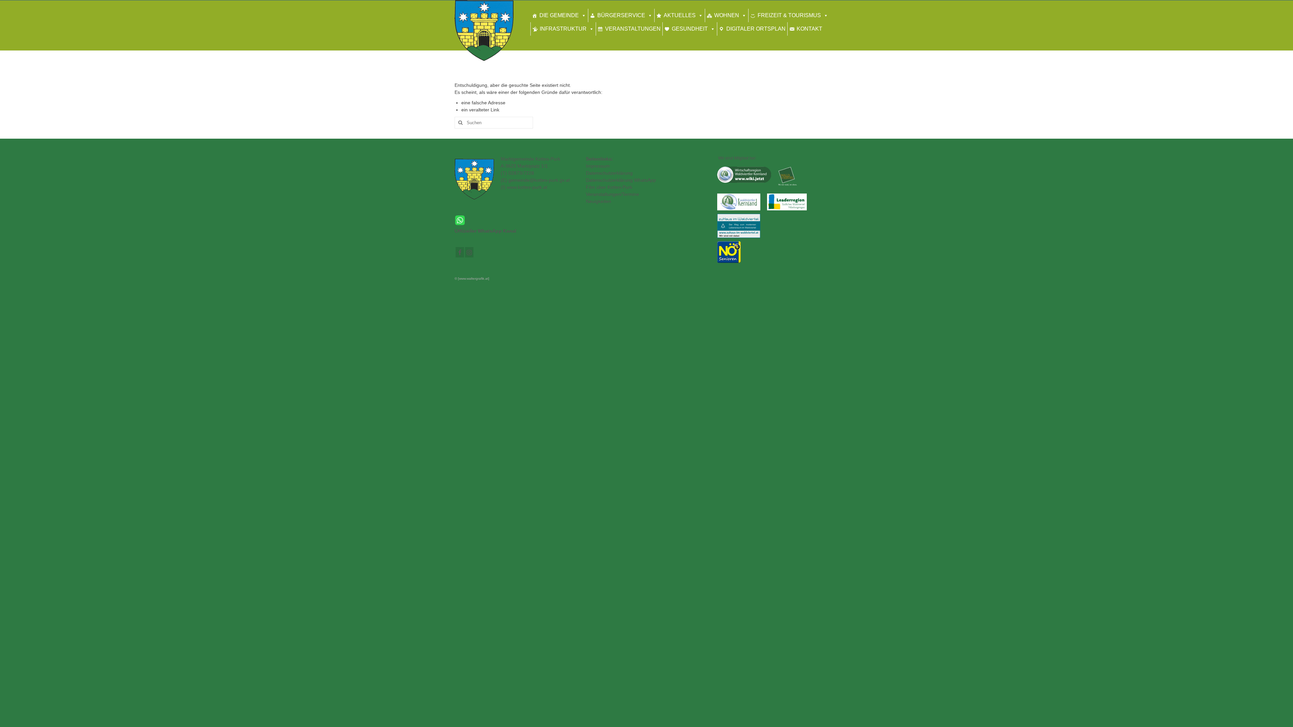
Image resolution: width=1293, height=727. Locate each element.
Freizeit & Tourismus (789, 15)
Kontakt (809, 29)
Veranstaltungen (633, 29)
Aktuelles (680, 15)
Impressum (598, 166)
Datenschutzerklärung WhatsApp (621, 180)
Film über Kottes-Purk (609, 187)
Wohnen (726, 15)
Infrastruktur (563, 29)
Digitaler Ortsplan (756, 29)
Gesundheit (690, 29)
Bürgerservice (621, 15)
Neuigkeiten (598, 201)
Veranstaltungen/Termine (612, 194)
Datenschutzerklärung (609, 173)
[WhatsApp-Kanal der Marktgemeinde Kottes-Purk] (515, 220)
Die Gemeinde (559, 15)
